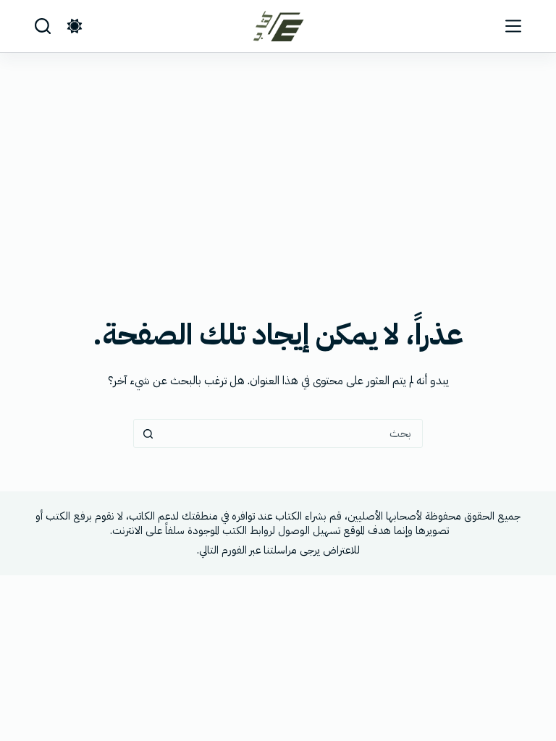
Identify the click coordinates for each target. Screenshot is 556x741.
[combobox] (291, 433)
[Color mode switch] (75, 26)
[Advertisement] (278, 161)
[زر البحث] (147, 433)
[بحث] (43, 26)
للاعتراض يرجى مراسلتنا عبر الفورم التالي (279, 550)
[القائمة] (513, 26)
